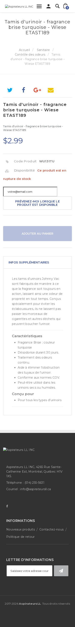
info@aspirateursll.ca (35, 489)
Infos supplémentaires (29, 262)
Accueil (24, 49)
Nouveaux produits (20, 529)
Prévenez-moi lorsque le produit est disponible (37, 203)
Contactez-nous (51, 529)
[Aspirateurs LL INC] (19, 6)
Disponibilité (24, 170)
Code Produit (25, 161)
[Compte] (48, 7)
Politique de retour (20, 537)
